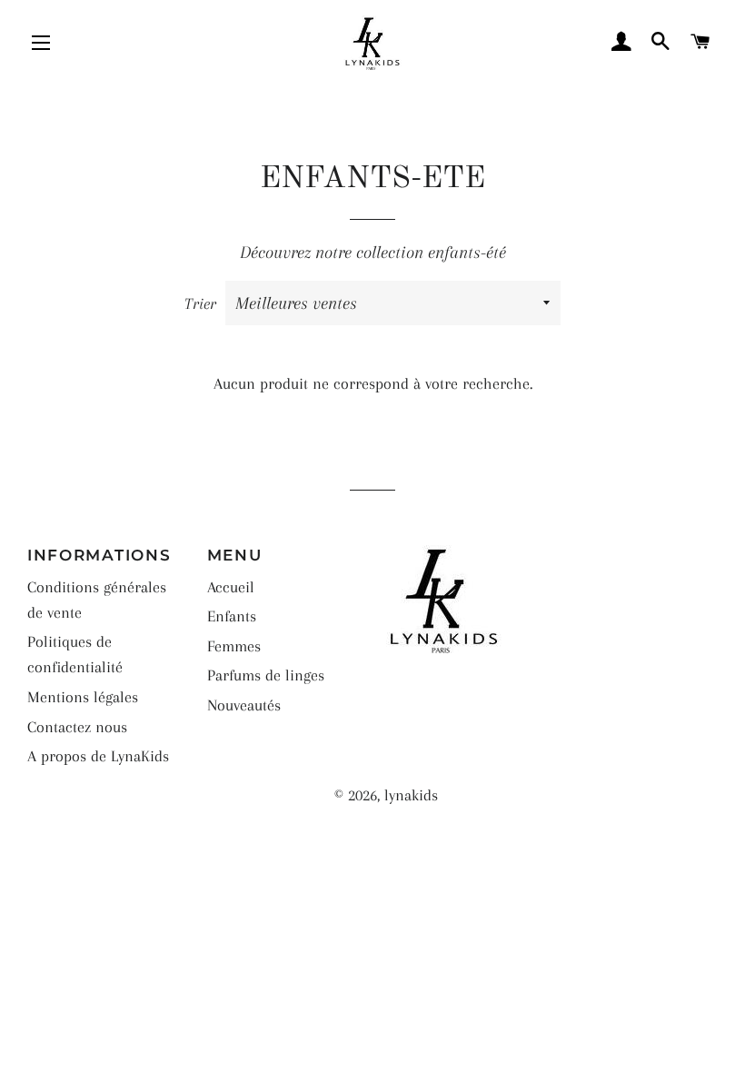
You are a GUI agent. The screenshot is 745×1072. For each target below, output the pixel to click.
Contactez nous (77, 727)
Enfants (231, 616)
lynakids (411, 795)
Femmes (234, 646)
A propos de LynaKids (98, 756)
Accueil (230, 587)
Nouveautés (244, 705)
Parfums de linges (265, 675)
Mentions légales (82, 697)
